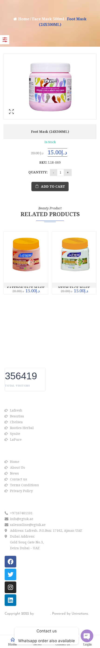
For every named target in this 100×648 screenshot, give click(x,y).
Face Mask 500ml (48, 19)
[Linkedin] (10, 600)
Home (23, 19)
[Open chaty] (87, 636)
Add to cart (53, 186)
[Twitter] (10, 574)
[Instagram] (10, 587)
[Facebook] (10, 561)
